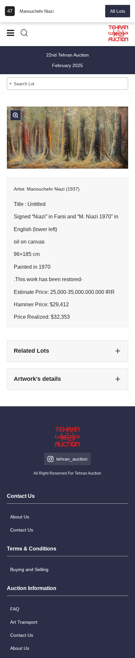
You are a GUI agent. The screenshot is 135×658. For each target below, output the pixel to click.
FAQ (14, 609)
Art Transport (23, 622)
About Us (19, 516)
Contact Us (21, 529)
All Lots (117, 11)
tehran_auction (71, 459)
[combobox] (67, 83)
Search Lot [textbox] (24, 83)
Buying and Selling (29, 569)
